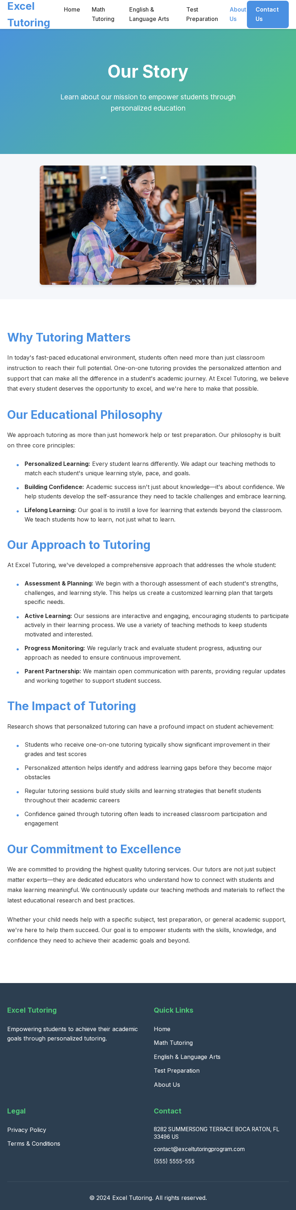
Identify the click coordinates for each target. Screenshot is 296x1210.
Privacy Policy (26, 1129)
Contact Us (267, 14)
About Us (167, 1084)
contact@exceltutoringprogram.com (199, 1149)
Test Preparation (177, 1070)
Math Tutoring (173, 1042)
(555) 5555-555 (174, 1161)
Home (72, 9)
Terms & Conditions (33, 1143)
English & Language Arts (187, 1056)
